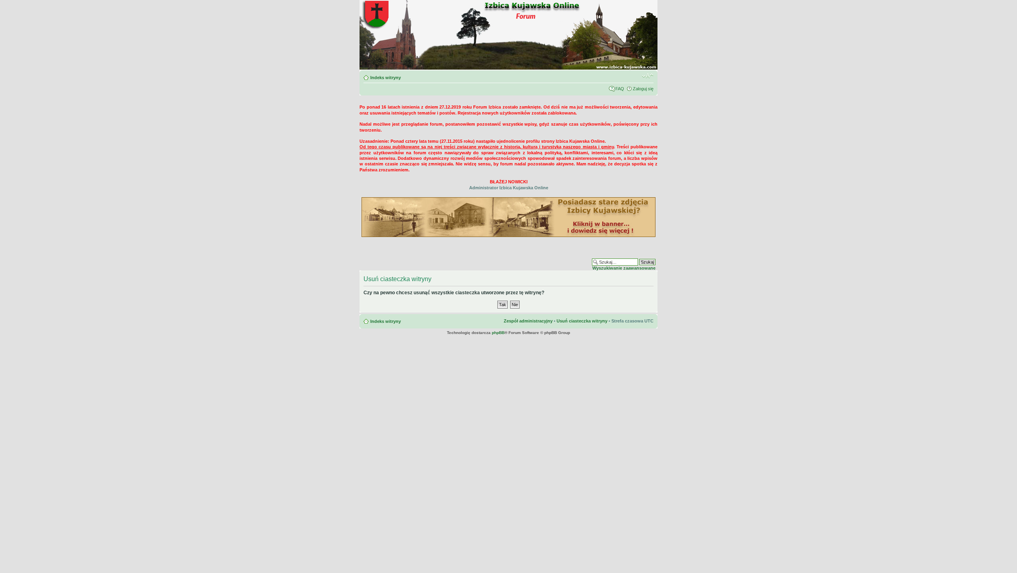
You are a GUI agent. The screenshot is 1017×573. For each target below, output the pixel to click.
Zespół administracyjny (528, 321)
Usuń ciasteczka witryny (582, 321)
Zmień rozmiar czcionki (648, 76)
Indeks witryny (385, 77)
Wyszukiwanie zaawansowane (623, 268)
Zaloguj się (643, 88)
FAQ (619, 88)
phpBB (498, 332)
